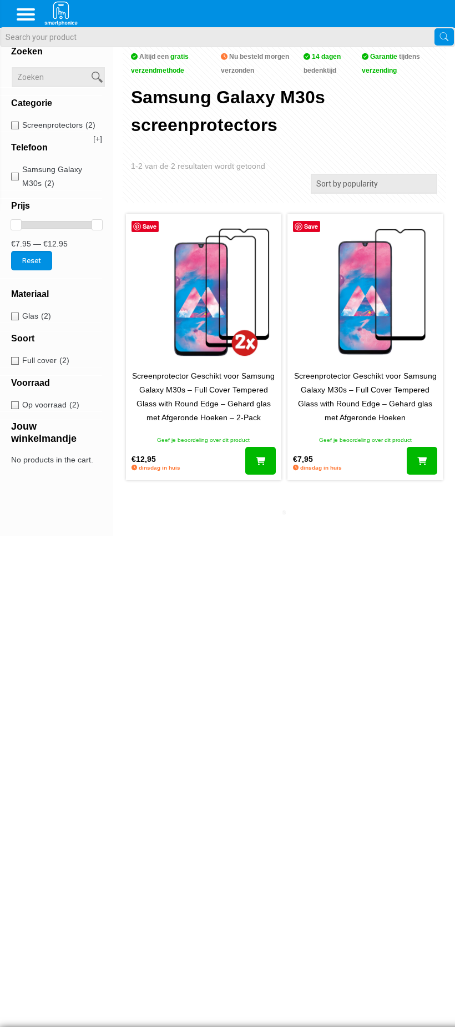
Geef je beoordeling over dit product (203, 440)
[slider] (16, 224)
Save (149, 226)
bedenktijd (322, 63)
